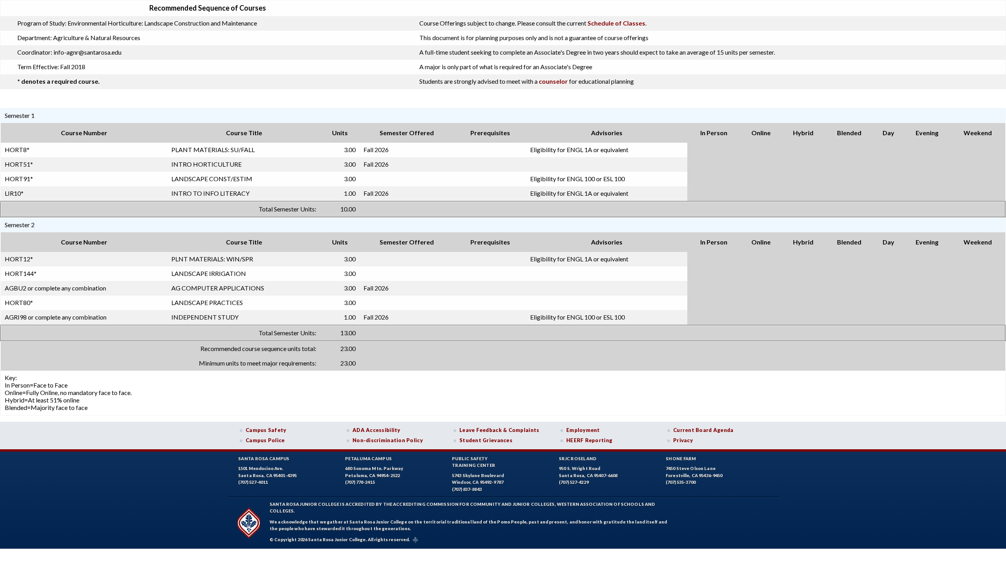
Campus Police (265, 440)
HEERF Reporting (589, 440)
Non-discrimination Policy (387, 440)
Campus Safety (266, 430)
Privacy (683, 440)
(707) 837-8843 (467, 489)
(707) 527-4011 (253, 482)
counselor (553, 81)
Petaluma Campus (368, 458)
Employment (583, 430)
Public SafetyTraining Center (473, 462)
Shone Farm (681, 458)
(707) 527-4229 (574, 482)
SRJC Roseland (578, 458)
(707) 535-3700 (681, 482)
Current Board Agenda (703, 430)
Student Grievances (485, 440)
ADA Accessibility (376, 430)
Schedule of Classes (616, 23)
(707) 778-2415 (360, 482)
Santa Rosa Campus (264, 458)
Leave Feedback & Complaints (499, 430)
